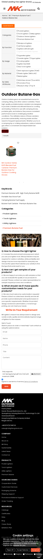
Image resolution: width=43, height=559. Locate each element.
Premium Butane (8, 474)
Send (6, 386)
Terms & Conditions (31, 382)
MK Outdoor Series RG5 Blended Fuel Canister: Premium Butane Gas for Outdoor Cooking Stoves (9, 169)
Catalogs (5, 510)
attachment (36, 374)
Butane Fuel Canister (10, 203)
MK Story (5, 444)
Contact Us (6, 455)
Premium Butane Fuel (21, 15)
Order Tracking (7, 501)
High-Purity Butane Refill (29, 193)
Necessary (9, 554)
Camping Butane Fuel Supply (13, 200)
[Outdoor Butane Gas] (5, 131)
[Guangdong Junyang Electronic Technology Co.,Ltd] (21, 8)
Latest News (6, 451)
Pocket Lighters (7, 464)
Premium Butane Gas (27, 203)
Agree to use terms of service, (20, 382)
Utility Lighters (7, 471)
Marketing (39, 554)
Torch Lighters (7, 467)
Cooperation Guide (9, 483)
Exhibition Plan (7, 528)
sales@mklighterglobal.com (12, 428)
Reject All (10, 550)
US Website (37, 2)
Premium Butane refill (10, 193)
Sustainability (6, 448)
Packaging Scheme (9, 491)
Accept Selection (22, 550)
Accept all (35, 550)
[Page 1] (19, 182)
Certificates (6, 514)
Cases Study (6, 524)
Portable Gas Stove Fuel (11, 196)
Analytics (19, 554)
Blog (3, 521)
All (10, 15)
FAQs (3, 517)
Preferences (29, 554)
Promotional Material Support (13, 498)
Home (4, 15)
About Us (5, 441)
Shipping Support (8, 494)
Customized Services (9, 487)
